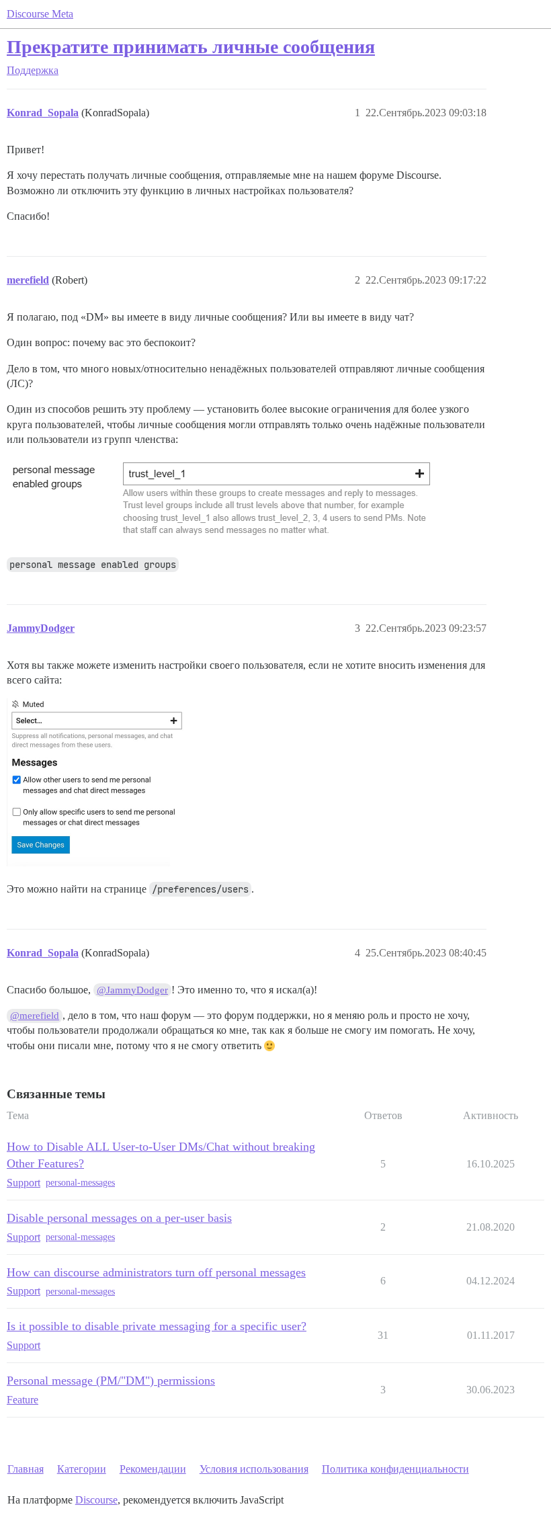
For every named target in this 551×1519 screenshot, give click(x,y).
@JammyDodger (132, 990)
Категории (81, 1469)
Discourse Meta (40, 13)
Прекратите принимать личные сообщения (191, 46)
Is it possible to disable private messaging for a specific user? (156, 1326)
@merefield (34, 1015)
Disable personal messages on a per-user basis (119, 1218)
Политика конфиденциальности (395, 1469)
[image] (222, 500)
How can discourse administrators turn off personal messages (156, 1272)
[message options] (97, 782)
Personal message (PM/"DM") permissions (111, 1380)
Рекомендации (153, 1469)
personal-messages (80, 1183)
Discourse (96, 1500)
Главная (25, 1469)
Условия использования (254, 1469)
